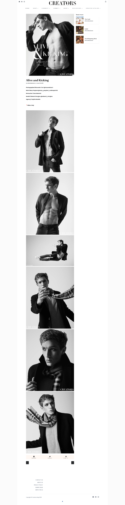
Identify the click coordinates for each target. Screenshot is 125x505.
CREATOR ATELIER (93, 8)
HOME (27, 8)
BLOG (66, 8)
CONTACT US (39, 480)
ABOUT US (40, 482)
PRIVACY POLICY (38, 485)
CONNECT (45, 8)
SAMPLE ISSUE (39, 487)
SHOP (35, 8)
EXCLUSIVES (77, 8)
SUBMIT (57, 8)
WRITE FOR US (39, 490)
